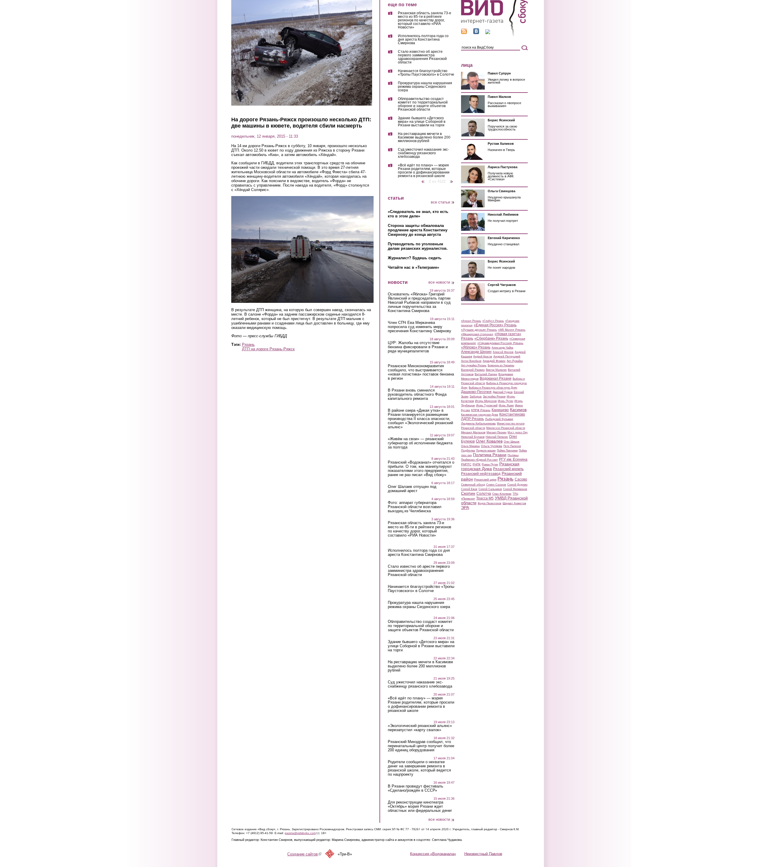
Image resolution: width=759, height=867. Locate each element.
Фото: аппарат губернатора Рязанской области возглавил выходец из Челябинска (414, 507)
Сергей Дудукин (517, 484)
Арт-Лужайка (515, 360)
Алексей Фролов (503, 352)
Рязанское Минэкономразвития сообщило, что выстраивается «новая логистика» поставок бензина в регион (421, 372)
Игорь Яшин (506, 405)
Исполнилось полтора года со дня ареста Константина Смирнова (423, 39)
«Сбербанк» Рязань (491, 338)
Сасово (521, 479)
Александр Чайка (502, 347)
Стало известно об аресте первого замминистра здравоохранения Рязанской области (422, 57)
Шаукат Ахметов (514, 503)
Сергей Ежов (469, 489)
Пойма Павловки (507, 450)
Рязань (248, 344)
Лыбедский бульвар (499, 419)
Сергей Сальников (490, 489)
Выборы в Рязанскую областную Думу (493, 387)
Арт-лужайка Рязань (474, 365)
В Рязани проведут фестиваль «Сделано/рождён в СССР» (415, 788)
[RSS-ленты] (464, 33)
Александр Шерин (476, 352)
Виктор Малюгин (496, 369)
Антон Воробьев (471, 360)
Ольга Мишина (470, 446)
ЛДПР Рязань (472, 419)
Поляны (513, 455)
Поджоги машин (486, 450)
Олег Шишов (511, 441)
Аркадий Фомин (494, 360)
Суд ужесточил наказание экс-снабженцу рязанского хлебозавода (423, 153)
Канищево (500, 410)
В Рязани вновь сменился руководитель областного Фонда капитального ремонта (417, 394)
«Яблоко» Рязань (475, 347)
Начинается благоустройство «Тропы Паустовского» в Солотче (426, 73)
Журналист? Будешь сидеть (414, 258)
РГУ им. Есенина (513, 459)
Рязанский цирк (485, 479)
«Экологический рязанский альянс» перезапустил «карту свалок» (420, 728)
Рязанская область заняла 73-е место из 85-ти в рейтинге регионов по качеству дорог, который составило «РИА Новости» (424, 20)
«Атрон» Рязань (471, 320)
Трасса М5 (485, 498)
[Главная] (494, 35)
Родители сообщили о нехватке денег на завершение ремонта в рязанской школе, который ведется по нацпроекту (419, 768)
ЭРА (465, 507)
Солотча (483, 493)
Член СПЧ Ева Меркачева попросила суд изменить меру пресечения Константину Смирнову (419, 327)
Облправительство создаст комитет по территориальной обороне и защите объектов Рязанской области (423, 104)
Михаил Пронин (496, 432)
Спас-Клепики (501, 493)
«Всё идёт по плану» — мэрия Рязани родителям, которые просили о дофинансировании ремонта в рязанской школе (423, 170)
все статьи (440, 202)
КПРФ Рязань (480, 410)
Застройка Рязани (494, 396)
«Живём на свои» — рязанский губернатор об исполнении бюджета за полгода (420, 443)
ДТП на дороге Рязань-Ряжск (268, 349)
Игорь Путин (505, 401)
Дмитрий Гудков (503, 392)
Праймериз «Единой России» (479, 459)
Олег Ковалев (489, 441)
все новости (439, 282)
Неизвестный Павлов (483, 853)
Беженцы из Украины (501, 365)
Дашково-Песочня (476, 392)
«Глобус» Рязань (493, 320)
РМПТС (466, 464)
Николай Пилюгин (497, 436)
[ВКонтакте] (476, 33)
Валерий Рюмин (473, 369)
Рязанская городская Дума (490, 466)
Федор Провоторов (489, 503)
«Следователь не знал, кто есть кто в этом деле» (418, 213)
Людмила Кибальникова (478, 423)
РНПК (477, 464)
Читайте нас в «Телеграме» (413, 267)
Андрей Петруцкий (506, 356)
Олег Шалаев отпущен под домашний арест (412, 489)
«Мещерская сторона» (477, 334)
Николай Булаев (472, 436)
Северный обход (473, 484)
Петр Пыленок (512, 446)
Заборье (476, 396)
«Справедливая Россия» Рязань (500, 343)
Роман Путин (490, 464)
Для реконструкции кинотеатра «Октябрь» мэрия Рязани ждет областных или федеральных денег (420, 806)
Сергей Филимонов (515, 489)
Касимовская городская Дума (479, 414)
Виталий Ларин (486, 374)
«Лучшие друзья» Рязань (479, 329)
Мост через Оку (518, 432)
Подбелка (468, 450)
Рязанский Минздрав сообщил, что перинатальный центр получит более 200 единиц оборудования (421, 746)
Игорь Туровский (487, 405)
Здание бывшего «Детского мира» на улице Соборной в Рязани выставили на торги (421, 121)
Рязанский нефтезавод (480, 474)
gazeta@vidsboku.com (302, 833)
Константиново (512, 414)
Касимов (518, 409)
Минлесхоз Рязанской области (505, 428)
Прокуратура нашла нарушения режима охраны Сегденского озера (425, 86)
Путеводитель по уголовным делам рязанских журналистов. (418, 246)
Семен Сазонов (496, 484)
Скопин (468, 493)
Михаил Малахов (473, 432)
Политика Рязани (489, 454)
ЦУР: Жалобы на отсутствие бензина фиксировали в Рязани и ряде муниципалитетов (418, 347)
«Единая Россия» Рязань (495, 325)
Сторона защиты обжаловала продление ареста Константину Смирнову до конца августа (417, 230)
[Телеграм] (487, 33)
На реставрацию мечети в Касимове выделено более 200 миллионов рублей (424, 137)
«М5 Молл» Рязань (511, 329)
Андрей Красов (482, 356)
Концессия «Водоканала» (433, 853)
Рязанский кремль (508, 469)
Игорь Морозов (486, 401)
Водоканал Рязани (495, 378)
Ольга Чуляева (491, 446)
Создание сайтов (304, 854)
